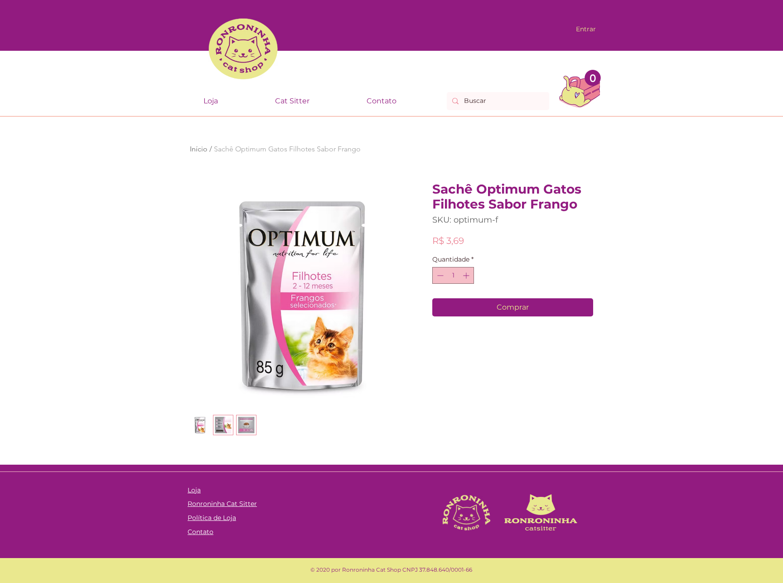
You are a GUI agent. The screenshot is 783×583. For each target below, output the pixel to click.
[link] (593, 78)
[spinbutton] (453, 275)
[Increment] (467, 275)
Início (199, 149)
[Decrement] (439, 275)
